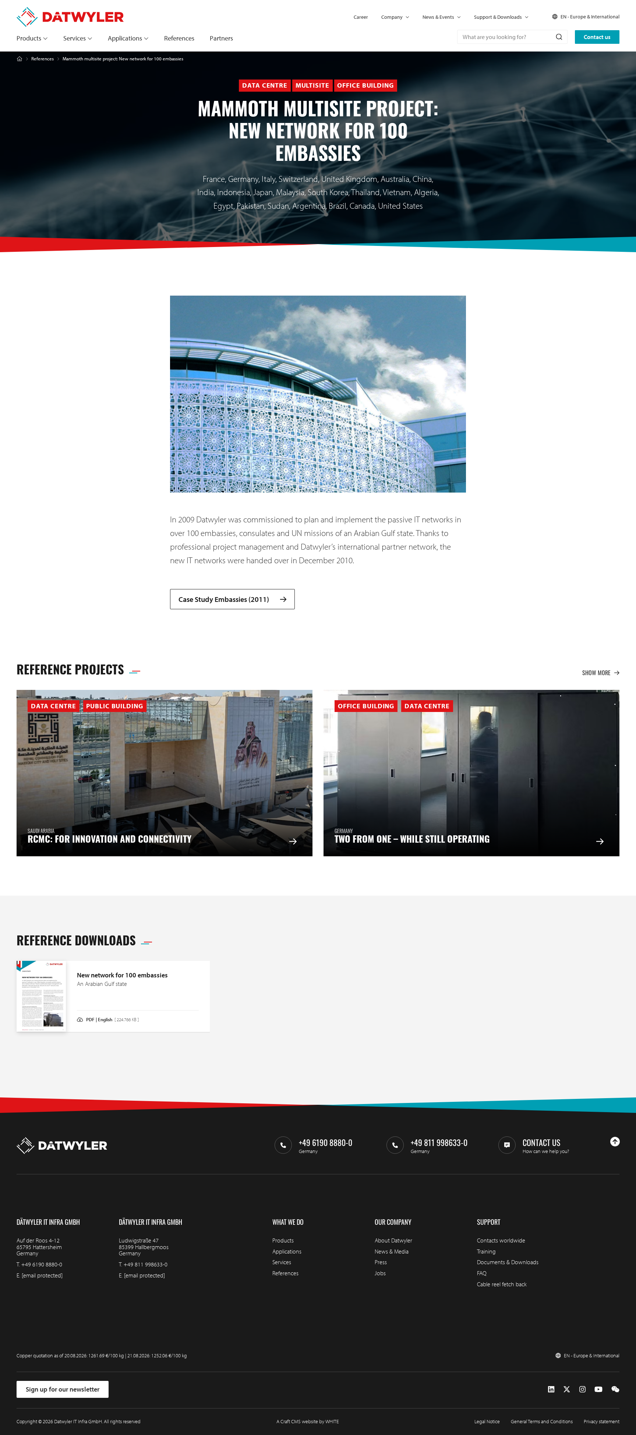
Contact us (597, 36)
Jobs (380, 1273)
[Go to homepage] (70, 10)
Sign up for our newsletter (62, 1389)
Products (29, 38)
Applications (125, 38)
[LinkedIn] (551, 1389)
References (179, 38)
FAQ (482, 1273)
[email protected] (42, 1275)
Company (392, 17)
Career (361, 17)
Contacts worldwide (501, 1240)
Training (486, 1251)
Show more (596, 672)
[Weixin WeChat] (615, 1389)
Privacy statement (601, 1421)
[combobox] (512, 37)
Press (381, 1262)
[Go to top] (615, 1141)
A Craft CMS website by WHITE (307, 1421)
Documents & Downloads (507, 1262)
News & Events (438, 17)
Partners (221, 38)
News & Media (392, 1251)
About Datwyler (393, 1240)
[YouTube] (598, 1389)
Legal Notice (487, 1421)
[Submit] (558, 36)
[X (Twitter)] (566, 1389)
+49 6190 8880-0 (41, 1264)
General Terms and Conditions (542, 1421)
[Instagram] (582, 1389)
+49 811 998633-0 (145, 1264)
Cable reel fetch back (502, 1284)
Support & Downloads (498, 17)
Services (74, 38)
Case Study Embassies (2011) (224, 599)
